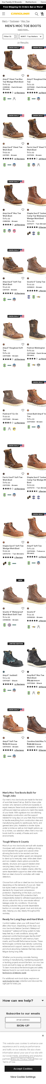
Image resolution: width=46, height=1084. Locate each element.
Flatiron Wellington (36, 348)
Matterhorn (31, 2)
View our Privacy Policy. (22, 1059)
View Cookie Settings (23, 1076)
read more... (23, 29)
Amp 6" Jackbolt (10, 675)
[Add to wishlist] (22, 75)
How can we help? (18, 1001)
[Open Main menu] (3, 13)
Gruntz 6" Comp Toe (36, 282)
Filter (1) (11, 36)
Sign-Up (23, 1025)
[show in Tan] (28, 209)
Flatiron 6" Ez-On (10, 414)
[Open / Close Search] (36, 14)
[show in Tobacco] (28, 542)
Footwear (14, 21)
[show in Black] (3, 671)
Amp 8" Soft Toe (34, 546)
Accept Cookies (23, 1068)
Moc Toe (25, 21)
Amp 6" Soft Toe (10, 741)
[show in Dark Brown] (3, 75)
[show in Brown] (3, 143)
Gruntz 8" (31, 612)
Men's (5, 21)
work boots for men (11, 981)
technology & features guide (14, 973)
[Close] (43, 1035)
